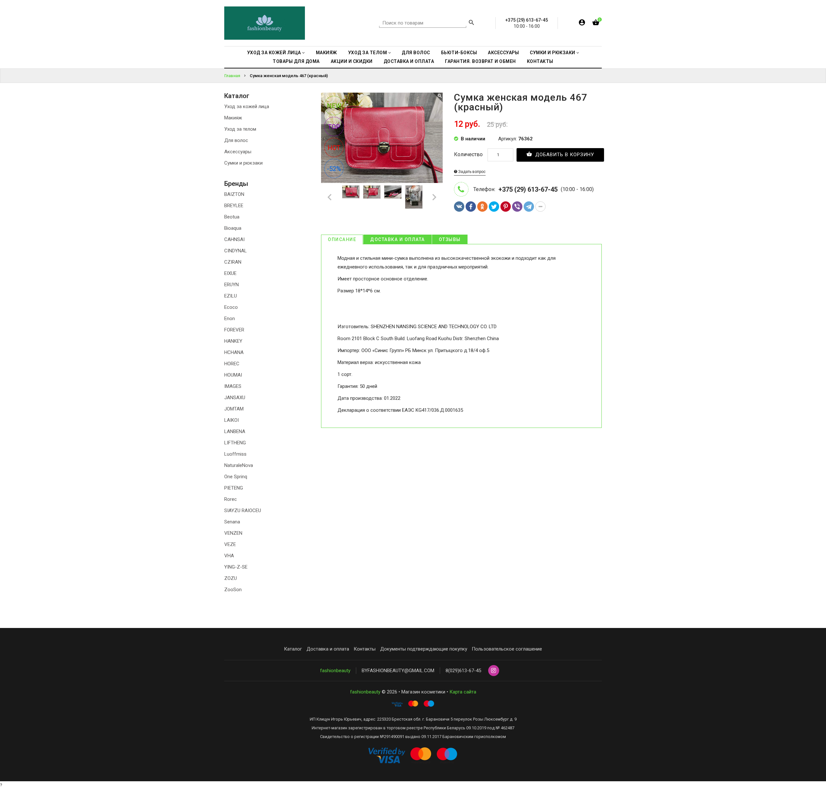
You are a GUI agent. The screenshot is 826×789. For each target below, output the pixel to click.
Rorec (230, 499)
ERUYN (231, 285)
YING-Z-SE (235, 567)
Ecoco (231, 307)
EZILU (230, 296)
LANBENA (234, 431)
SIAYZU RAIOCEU (242, 510)
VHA (229, 556)
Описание (342, 239)
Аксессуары (237, 152)
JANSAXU (234, 397)
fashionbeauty (335, 670)
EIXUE (230, 273)
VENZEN (233, 533)
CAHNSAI (234, 239)
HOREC (231, 364)
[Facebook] (471, 206)
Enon (229, 318)
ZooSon (233, 589)
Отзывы (450, 239)
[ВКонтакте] (459, 206)
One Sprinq (235, 477)
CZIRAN (232, 262)
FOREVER (234, 330)
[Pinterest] (505, 206)
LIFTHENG (235, 443)
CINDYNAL (235, 251)
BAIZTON (234, 194)
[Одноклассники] (482, 206)
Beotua (231, 217)
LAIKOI (231, 420)
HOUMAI (233, 375)
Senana (232, 522)
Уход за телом (240, 129)
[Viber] (517, 206)
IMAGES (232, 386)
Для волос (236, 140)
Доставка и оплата (397, 239)
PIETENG (233, 488)
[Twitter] (494, 206)
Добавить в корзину (564, 154)
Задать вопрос (471, 171)
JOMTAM (234, 409)
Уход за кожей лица (246, 106)
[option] (351, 191)
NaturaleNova (238, 465)
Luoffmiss (235, 454)
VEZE (230, 544)
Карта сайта (462, 692)
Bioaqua (232, 228)
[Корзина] (595, 23)
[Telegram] (529, 206)
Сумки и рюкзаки (243, 163)
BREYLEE (233, 205)
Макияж (233, 118)
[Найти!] (471, 23)
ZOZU (230, 578)
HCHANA (234, 352)
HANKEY (233, 341)
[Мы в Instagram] (493, 671)
